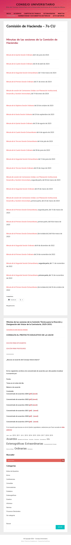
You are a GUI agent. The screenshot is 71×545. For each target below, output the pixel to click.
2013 (26, 435)
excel (35, 394)
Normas (8, 507)
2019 (51, 435)
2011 (18, 435)
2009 (10, 435)
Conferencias (10, 479)
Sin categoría (10, 515)
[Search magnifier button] (63, 460)
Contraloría (36, 439)
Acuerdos (17, 13)
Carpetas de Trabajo (32, 13)
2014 (30, 435)
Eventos (9, 499)
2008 (7, 435)
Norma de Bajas (10, 449)
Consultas (31, 439)
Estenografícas (11, 495)
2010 (14, 435)
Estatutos (9, 491)
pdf (30, 394)
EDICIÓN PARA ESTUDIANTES (16, 343)
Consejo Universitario (35, 4)
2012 (22, 435)
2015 (34, 435)
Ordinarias (20, 448)
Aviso (8, 475)
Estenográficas (15, 443)
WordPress (47, 541)
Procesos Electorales (13, 511)
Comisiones (11, 16)
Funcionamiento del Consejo (50, 444)
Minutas (61, 13)
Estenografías (49, 13)
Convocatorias (43, 439)
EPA (48, 439)
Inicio (8, 13)
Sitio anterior (58, 16)
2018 (47, 435)
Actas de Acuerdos (12, 471)
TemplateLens (33, 541)
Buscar (8, 523)
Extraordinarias (34, 443)
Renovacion (30, 449)
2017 (43, 435)
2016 (38, 435)
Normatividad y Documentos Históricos (34, 16)
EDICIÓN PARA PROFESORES (16, 348)
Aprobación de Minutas (23, 439)
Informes (9, 503)
